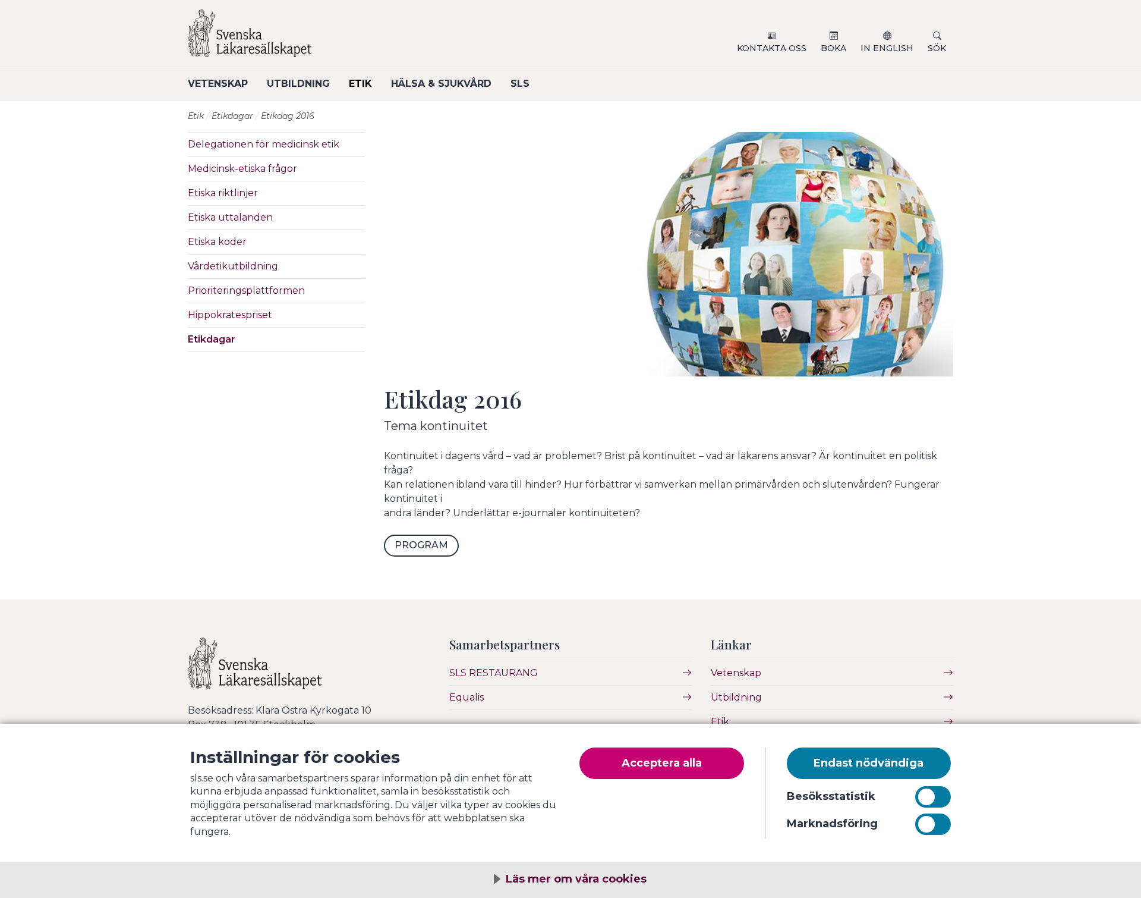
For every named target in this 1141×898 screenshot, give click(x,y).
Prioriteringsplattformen (246, 290)
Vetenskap (218, 83)
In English (887, 48)
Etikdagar (232, 116)
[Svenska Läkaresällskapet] (330, 38)
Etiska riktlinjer (223, 193)
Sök (937, 48)
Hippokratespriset (230, 315)
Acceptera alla (662, 763)
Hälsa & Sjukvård (441, 83)
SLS (519, 83)
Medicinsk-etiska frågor (242, 168)
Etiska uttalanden (230, 217)
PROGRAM (421, 545)
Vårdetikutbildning (233, 266)
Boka (833, 48)
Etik (360, 83)
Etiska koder (217, 241)
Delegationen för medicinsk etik (263, 144)
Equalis (466, 697)
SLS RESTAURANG (493, 673)
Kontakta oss (771, 48)
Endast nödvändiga (868, 763)
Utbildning (298, 83)
